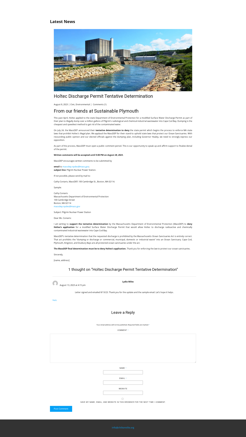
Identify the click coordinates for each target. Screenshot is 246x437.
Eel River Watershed (160, 7)
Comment (123, 330)
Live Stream (138, 7)
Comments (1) (99, 104)
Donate (191, 7)
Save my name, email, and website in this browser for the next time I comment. (123, 402)
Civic (72, 104)
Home (76, 7)
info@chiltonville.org (123, 427)
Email (123, 378)
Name (123, 368)
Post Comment (61, 408)
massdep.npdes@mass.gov (76, 166)
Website (123, 388)
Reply (55, 300)
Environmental (83, 104)
